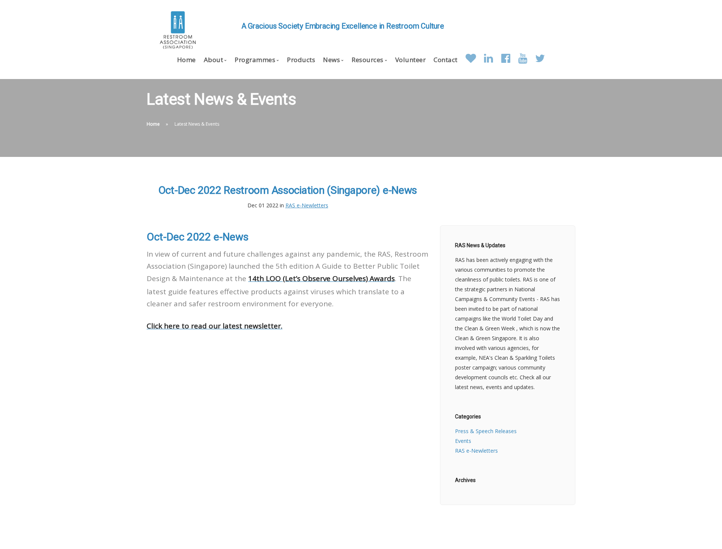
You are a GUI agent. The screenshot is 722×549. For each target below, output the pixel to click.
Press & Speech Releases (486, 431)
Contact (446, 59)
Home (186, 59)
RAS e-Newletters (306, 205)
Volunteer (410, 59)
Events (463, 440)
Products (301, 59)
